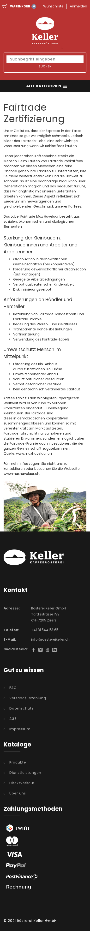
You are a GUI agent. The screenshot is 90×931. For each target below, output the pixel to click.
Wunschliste (53, 6)
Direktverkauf (22, 783)
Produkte (17, 762)
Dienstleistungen (25, 772)
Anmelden (78, 6)
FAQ (13, 687)
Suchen (45, 66)
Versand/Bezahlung (27, 698)
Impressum (19, 729)
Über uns (17, 793)
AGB (13, 718)
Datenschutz (21, 708)
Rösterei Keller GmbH (37, 920)
